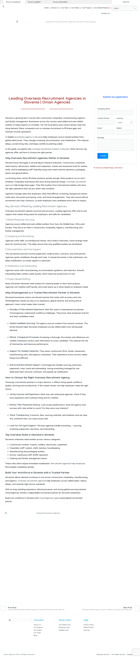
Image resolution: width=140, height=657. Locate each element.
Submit (103, 156)
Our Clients (75, 8)
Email (99, 128)
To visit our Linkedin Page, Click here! (108, 168)
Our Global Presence (101, 8)
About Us (54, 8)
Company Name (103, 109)
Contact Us (105, 13)
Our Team (64, 8)
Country (119, 118)
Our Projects (87, 8)
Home (46, 8)
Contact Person (103, 118)
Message (100, 138)
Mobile (119, 128)
